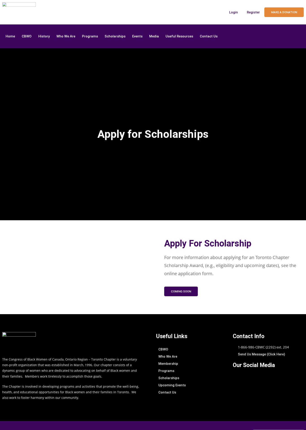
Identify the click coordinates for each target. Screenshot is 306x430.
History (44, 36)
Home (10, 36)
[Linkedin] (288, 36)
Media (154, 36)
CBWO (27, 36)
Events (137, 36)
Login (233, 12)
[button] (181, 291)
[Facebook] (297, 36)
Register (253, 12)
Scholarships (115, 36)
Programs (90, 36)
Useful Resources (179, 36)
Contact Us (209, 36)
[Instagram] (279, 36)
